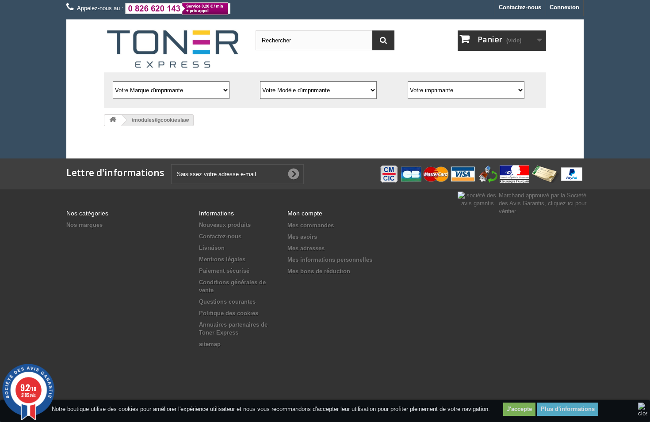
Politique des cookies (228, 313)
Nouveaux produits (225, 225)
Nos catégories (87, 213)
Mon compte (304, 213)
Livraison (212, 248)
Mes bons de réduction (318, 271)
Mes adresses (306, 248)
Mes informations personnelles (329, 259)
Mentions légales (222, 259)
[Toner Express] (173, 49)
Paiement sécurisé (224, 271)
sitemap (210, 344)
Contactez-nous (520, 7)
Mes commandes (310, 225)
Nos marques (84, 225)
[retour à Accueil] (112, 120)
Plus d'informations (568, 409)
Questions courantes (227, 301)
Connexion (564, 7)
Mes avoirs (302, 237)
